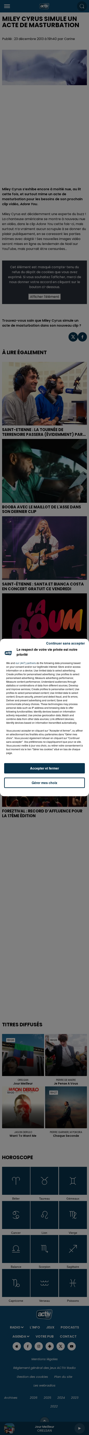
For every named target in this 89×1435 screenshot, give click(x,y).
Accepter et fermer (44, 768)
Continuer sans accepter (65, 643)
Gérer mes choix (44, 782)
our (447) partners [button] (26, 663)
